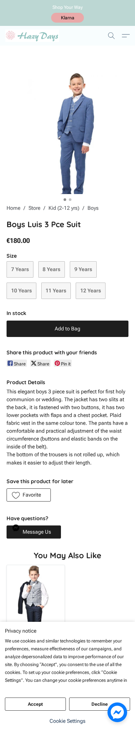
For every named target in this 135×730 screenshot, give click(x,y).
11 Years (56, 290)
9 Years (83, 269)
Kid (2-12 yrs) (63, 208)
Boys (93, 208)
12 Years (90, 290)
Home (13, 208)
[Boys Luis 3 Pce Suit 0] (67, 133)
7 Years (20, 269)
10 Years (21, 290)
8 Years (51, 269)
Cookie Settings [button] (67, 721)
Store (34, 208)
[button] (67, 18)
